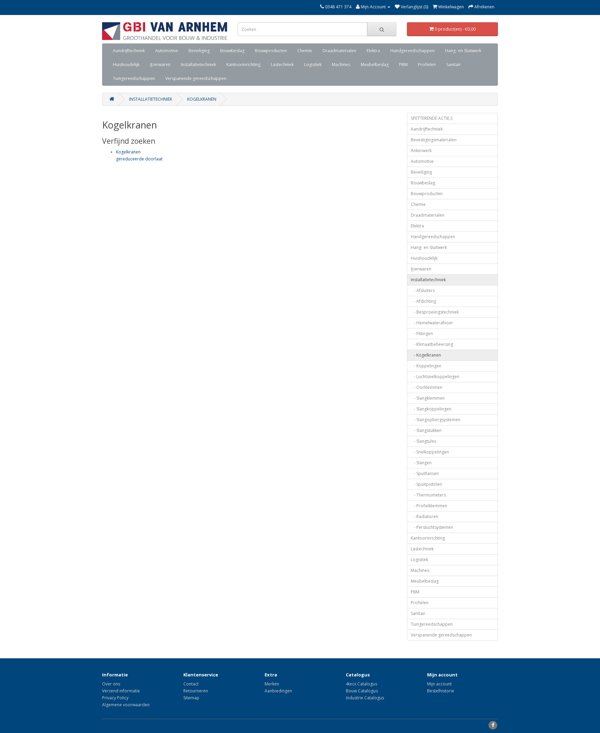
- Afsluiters (423, 290)
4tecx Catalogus (361, 684)
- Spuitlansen (425, 473)
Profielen (427, 64)
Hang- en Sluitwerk (463, 50)
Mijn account (439, 684)
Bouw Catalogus (362, 691)
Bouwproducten (271, 50)
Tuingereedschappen (134, 78)
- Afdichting (423, 301)
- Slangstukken (426, 430)
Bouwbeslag (232, 50)
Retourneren (195, 691)
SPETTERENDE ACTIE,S (431, 118)
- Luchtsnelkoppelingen (435, 377)
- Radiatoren (424, 516)
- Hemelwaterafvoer (432, 323)
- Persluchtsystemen (432, 527)
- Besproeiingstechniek (435, 312)
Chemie (304, 50)
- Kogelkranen (426, 355)
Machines (341, 64)
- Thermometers (428, 495)
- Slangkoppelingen (431, 409)
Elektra (373, 50)
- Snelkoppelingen (430, 452)
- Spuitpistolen (426, 484)
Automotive (166, 50)
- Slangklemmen (428, 398)
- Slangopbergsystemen (435, 420)
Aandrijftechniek (129, 50)
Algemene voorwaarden (126, 705)
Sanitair (453, 64)
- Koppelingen (426, 366)
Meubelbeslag (375, 64)
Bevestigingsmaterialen (434, 140)
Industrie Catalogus (365, 698)
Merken (272, 684)
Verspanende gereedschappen (195, 78)
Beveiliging (199, 50)
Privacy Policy (115, 698)
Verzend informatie (121, 691)
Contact (191, 684)
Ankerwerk (421, 150)
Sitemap (191, 698)
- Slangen (421, 463)
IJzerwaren (160, 64)
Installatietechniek (198, 64)
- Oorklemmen (426, 387)
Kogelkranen (201, 99)
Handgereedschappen (412, 50)
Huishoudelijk (126, 64)
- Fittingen (422, 333)
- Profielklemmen (429, 506)
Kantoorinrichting (243, 64)
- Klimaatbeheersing (432, 344)
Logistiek (313, 64)
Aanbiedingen (278, 691)
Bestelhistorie (440, 691)
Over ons (111, 684)
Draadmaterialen (339, 50)
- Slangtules (423, 441)
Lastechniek (282, 64)
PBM (403, 64)
